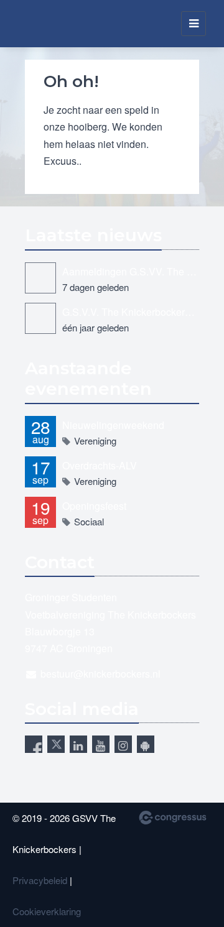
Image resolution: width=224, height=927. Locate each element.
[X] (56, 744)
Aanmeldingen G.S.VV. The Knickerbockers (130, 271)
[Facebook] (33, 744)
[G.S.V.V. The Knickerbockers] (33, 24)
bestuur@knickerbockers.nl (100, 673)
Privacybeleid (39, 880)
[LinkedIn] (78, 744)
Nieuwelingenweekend (113, 425)
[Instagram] (123, 744)
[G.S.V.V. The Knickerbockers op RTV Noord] (40, 318)
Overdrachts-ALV (99, 465)
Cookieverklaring (46, 911)
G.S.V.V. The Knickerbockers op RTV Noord (130, 312)
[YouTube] (101, 744)
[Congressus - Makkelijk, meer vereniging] (173, 817)
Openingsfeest (94, 506)
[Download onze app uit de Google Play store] (145, 744)
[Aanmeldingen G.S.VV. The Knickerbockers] (40, 277)
